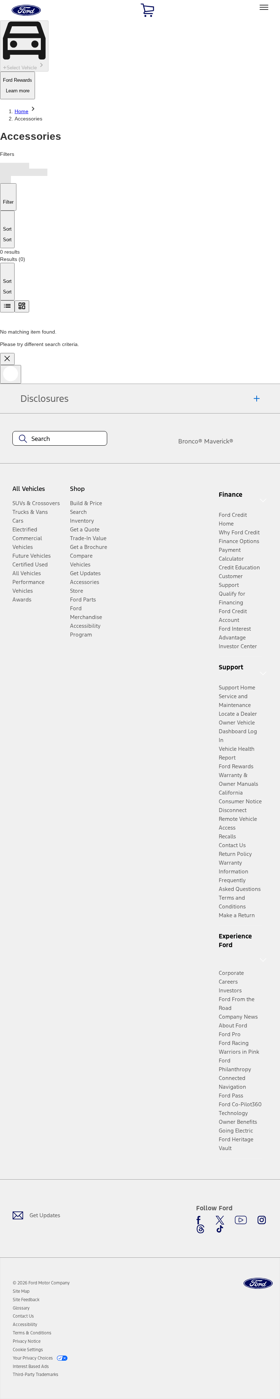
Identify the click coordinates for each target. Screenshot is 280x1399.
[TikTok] (219, 1229)
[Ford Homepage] (258, 1283)
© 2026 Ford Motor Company (41, 1282)
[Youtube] (241, 1220)
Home (21, 111)
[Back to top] (10, 374)
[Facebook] (200, 1220)
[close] (7, 359)
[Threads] (200, 1229)
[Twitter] (219, 1220)
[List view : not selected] (7, 306)
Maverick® (218, 441)
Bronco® (190, 441)
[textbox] (60, 438)
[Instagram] (261, 1220)
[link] (21, 1291)
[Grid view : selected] (22, 306)
